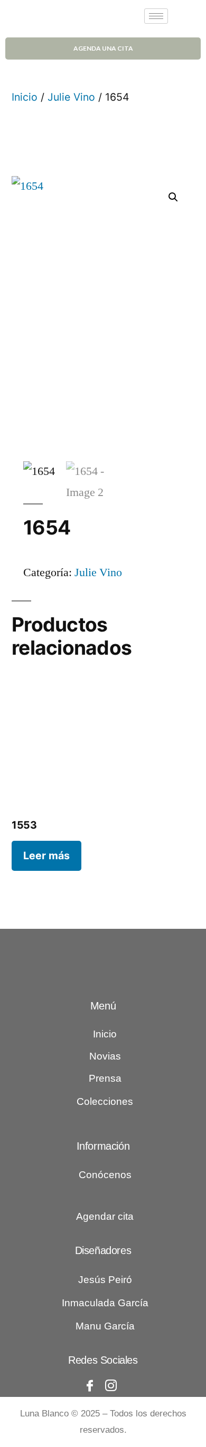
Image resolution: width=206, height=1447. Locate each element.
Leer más (46, 855)
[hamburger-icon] (156, 16)
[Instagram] (111, 1386)
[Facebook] (90, 1386)
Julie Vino (71, 97)
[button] (173, 197)
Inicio (25, 97)
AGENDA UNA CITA (103, 48)
